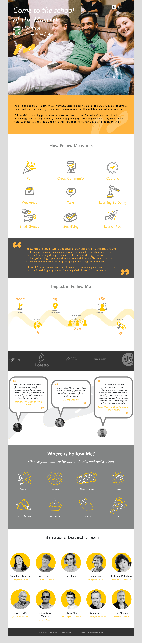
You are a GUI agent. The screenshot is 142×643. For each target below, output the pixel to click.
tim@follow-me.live (121, 617)
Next (130, 361)
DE (118, 7)
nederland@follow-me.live (96, 617)
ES (121, 7)
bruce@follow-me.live (46, 580)
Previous (12, 361)
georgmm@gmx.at (46, 620)
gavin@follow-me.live (20, 617)
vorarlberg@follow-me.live (71, 617)
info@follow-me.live (20, 580)
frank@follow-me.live (96, 580)
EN (114, 7)
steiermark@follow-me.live (122, 580)
